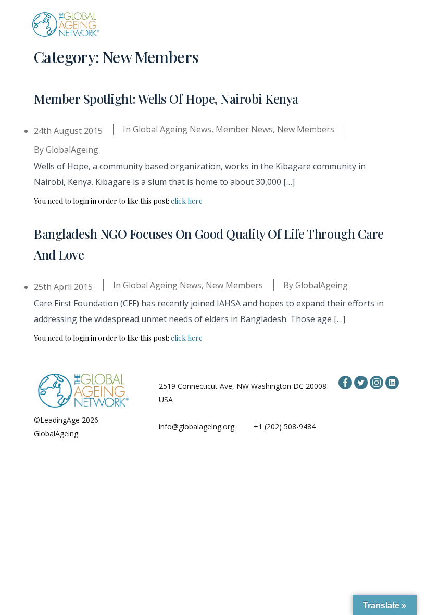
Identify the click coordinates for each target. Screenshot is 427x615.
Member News (244, 129)
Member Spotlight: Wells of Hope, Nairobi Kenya (166, 98)
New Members (305, 129)
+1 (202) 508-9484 (285, 427)
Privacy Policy (103, 433)
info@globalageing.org (196, 427)
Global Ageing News (172, 129)
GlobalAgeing (72, 149)
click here (187, 201)
